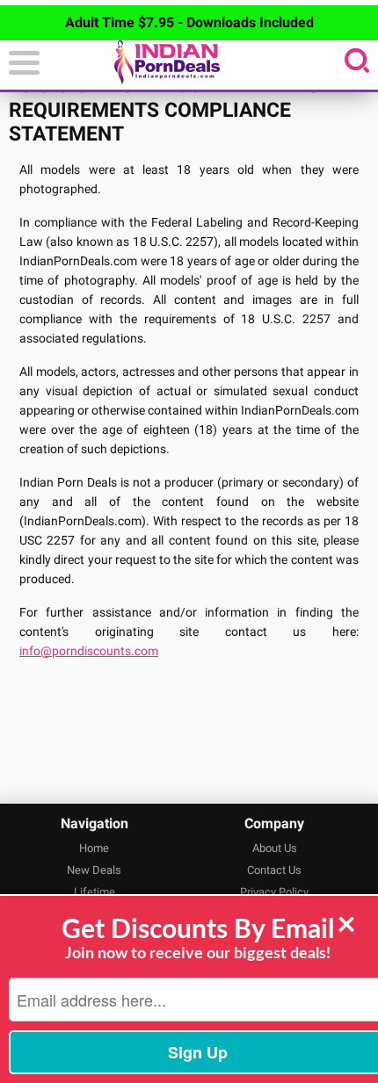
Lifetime (94, 892)
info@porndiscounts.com (88, 651)
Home (94, 848)
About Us (274, 848)
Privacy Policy (274, 892)
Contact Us (274, 870)
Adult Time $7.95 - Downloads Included (189, 22)
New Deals (94, 870)
